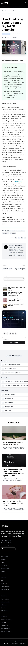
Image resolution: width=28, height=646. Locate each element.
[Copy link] (25, 238)
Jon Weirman (16, 34)
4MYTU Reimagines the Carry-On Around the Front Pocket (15, 299)
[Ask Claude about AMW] (4, 542)
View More (3, 610)
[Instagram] (13, 333)
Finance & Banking (5, 628)
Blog (6, 10)
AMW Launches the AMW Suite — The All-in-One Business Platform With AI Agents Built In (15, 294)
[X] (7, 333)
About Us (3, 559)
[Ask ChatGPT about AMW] (1, 542)
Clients (2, 562)
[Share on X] (16, 238)
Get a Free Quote (14, 342)
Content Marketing (5, 586)
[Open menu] (25, 2)
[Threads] (16, 333)
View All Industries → (6, 631)
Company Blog (12, 10)
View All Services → (5, 589)
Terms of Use (23, 643)
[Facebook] (4, 333)
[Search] (23, 279)
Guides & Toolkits (5, 602)
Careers (3, 571)
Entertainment (4, 625)
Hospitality (3, 622)
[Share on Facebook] (22, 238)
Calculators (4, 605)
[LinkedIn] (10, 333)
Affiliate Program (5, 568)
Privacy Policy (15, 643)
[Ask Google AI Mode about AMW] (8, 542)
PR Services (4, 583)
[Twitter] (4, 643)
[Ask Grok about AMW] (10, 542)
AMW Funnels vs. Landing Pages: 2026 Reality (16, 288)
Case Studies (4, 565)
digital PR (18, 181)
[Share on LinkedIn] (19, 238)
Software (3, 580)
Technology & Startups (6, 619)
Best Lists (3, 608)
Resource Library (5, 599)
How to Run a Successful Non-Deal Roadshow (15, 305)
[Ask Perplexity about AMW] (6, 542)
